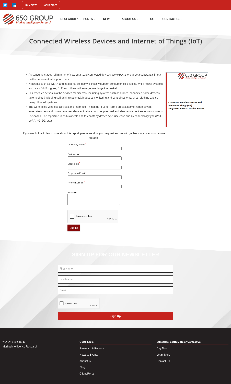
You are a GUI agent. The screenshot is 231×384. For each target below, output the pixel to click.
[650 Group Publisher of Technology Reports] (28, 19)
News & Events (88, 354)
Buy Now (31, 5)
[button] (94, 19)
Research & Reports (91, 348)
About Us (85, 361)
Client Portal (86, 373)
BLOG (150, 19)
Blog (82, 367)
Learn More (50, 5)
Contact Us (163, 361)
